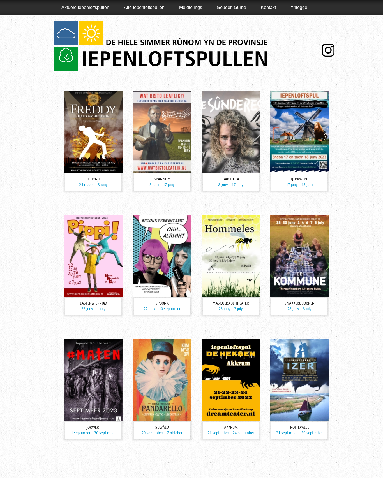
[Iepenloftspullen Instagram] (328, 50)
